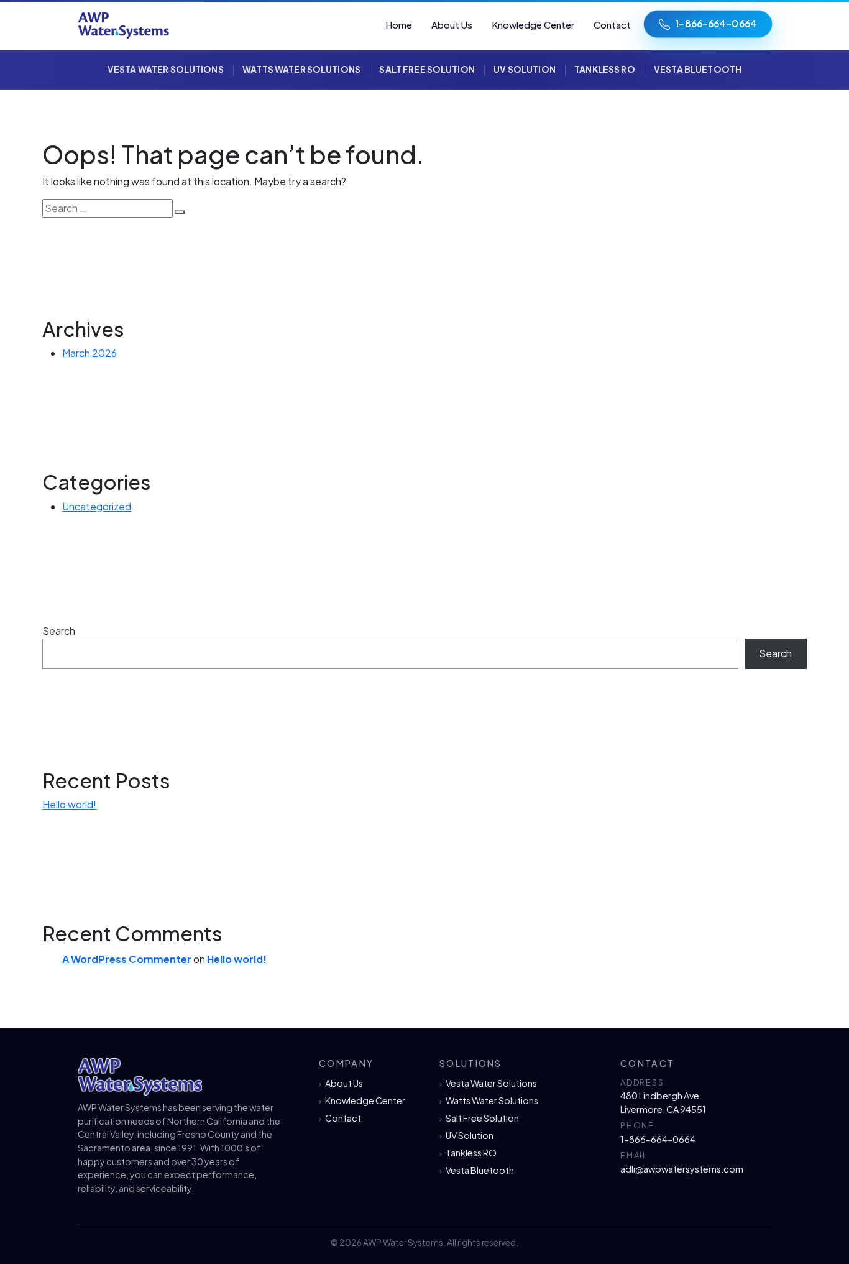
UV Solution (524, 69)
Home (398, 24)
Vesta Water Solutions (166, 69)
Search (58, 630)
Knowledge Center (533, 24)
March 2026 (89, 352)
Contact (612, 24)
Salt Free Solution (426, 69)
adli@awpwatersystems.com (681, 1168)
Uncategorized (96, 506)
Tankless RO (604, 69)
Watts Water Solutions (301, 69)
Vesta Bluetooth (697, 69)
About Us (451, 24)
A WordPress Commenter (126, 959)
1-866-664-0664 (716, 23)
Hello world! (69, 804)
